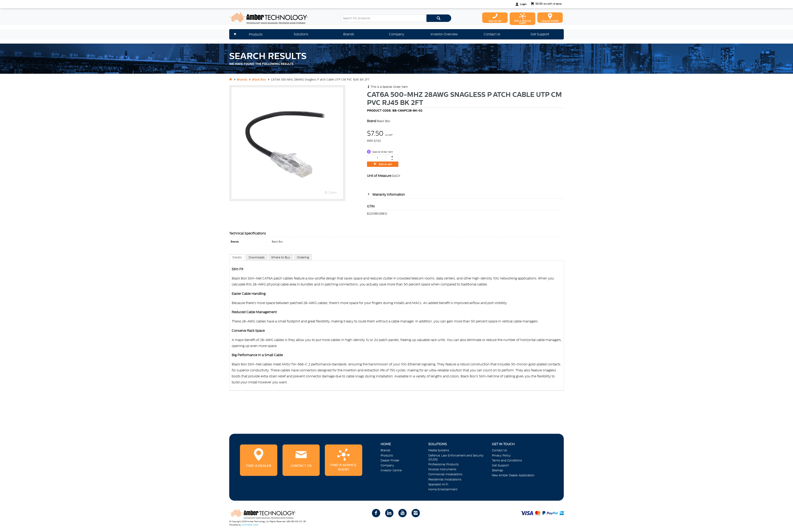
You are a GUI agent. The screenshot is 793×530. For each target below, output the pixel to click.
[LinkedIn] (389, 513)
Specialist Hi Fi (438, 484)
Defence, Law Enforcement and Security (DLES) (456, 457)
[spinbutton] (376, 158)
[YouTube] (402, 513)
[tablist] (396, 326)
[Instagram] (416, 513)
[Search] (438, 18)
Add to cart (385, 164)
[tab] (237, 257)
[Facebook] (376, 513)
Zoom (332, 192)
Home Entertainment (442, 489)
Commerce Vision (250, 525)
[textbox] (383, 18)
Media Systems (438, 450)
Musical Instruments (442, 469)
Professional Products (443, 464)
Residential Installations (444, 479)
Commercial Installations (445, 474)
